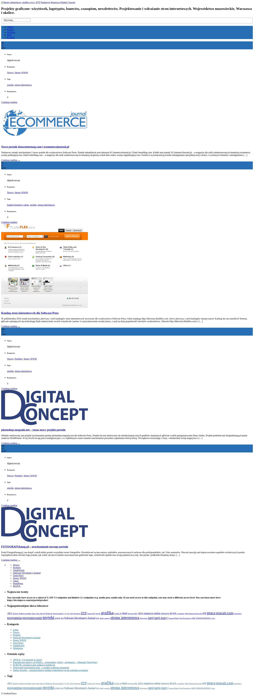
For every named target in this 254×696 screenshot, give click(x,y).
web (193, 618)
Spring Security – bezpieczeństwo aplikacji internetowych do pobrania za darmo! (50, 670)
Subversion (143, 618)
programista (14, 617)
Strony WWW (21, 72)
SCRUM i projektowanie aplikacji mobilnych (34, 665)
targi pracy (161, 617)
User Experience (185, 618)
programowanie (32, 617)
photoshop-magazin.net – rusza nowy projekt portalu (33, 429)
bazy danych (40, 613)
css (71, 613)
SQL (97, 618)
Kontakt (11, 37)
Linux (16, 581)
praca (211, 613)
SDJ (62, 618)
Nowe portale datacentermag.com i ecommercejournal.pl (35, 146)
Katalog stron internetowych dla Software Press (30, 312)
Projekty (18, 359)
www (213, 618)
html (124, 613)
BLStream (49, 613)
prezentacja (238, 613)
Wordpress (18, 648)
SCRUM (57, 618)
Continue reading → (10, 160)
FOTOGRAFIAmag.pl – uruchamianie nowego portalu (34, 546)
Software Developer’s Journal (27, 573)
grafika (107, 612)
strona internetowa (23, 85)
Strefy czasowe (105, 618)
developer (76, 613)
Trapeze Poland (173, 618)
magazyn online (152, 613)
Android (15, 613)
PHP (204, 613)
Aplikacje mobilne (25, 613)
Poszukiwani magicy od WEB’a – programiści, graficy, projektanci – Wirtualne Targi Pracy (55, 662)
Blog (9, 35)
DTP (84, 613)
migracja (165, 613)
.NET (9, 613)
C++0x (67, 613)
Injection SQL (132, 613)
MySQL (17, 586)
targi (151, 617)
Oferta (10, 27)
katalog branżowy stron (18, 205)
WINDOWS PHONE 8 (203, 618)
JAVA (140, 613)
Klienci (10, 29)
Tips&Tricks (18, 570)
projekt (10, 85)
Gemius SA (91, 613)
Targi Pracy (18, 575)
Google (98, 613)
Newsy (10, 72)
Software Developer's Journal (80, 617)
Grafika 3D (118, 613)
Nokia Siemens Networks (193, 613)
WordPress (18, 583)
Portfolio (11, 32)
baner (34, 613)
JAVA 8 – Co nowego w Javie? (27, 659)
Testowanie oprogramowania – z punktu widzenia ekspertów (41, 667)
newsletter (180, 613)
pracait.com (224, 613)
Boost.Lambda (58, 613)
